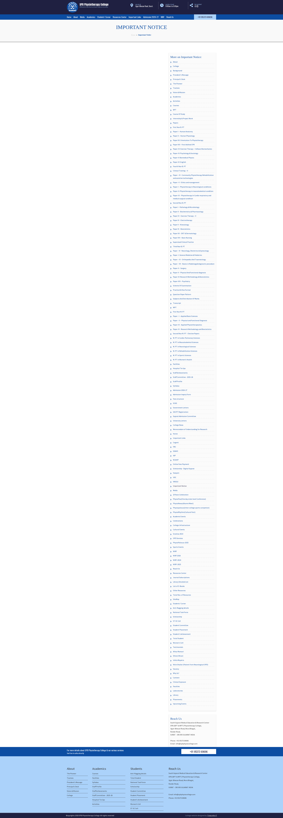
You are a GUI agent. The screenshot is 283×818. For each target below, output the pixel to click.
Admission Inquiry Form (182, 394)
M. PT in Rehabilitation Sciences (185, 351)
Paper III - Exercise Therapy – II (184, 216)
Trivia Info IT (212, 815)
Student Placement (180, 630)
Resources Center (120, 17)
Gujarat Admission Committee (184, 416)
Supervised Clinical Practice (183, 242)
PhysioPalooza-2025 (180, 542)
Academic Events (179, 516)
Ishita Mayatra (178, 660)
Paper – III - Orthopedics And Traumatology (189, 259)
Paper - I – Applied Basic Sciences (185, 316)
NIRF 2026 (177, 556)
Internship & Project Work (183, 118)
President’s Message (74, 782)
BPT (174, 110)
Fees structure (178, 399)
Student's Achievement (182, 634)
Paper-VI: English (179, 162)
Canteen (176, 678)
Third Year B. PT (179, 246)
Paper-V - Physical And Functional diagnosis (189, 272)
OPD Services (178, 538)
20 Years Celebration (180, 495)
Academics (91, 17)
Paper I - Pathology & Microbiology (186, 207)
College (176, 66)
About (75, 17)
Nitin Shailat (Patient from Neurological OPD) (190, 664)
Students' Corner (179, 603)
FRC (174, 447)
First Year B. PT (178, 127)
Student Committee (180, 625)
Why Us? (176, 673)
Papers (175, 123)
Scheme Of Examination (182, 286)
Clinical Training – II (180, 171)
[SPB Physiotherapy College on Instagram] (195, 6)
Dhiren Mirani (178, 656)
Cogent (176, 442)
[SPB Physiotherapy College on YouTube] (197, 6)
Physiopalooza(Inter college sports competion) (191, 508)
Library (175, 695)
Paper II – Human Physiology (184, 136)
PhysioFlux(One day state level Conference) (189, 499)
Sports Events (178, 547)
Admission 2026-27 (151, 17)
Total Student (178, 638)
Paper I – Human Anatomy (183, 131)
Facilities (176, 364)
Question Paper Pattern (182, 294)
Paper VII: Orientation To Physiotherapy (188, 140)
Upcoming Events (179, 704)
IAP (174, 455)
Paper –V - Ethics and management (186, 182)
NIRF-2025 (177, 564)
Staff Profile (177, 381)
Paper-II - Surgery (179, 268)
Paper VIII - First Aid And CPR (184, 144)
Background (177, 70)
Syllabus (176, 386)
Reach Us (170, 17)
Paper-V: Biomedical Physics (183, 158)
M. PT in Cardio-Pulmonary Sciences (186, 338)
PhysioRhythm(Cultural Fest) (184, 512)
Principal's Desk (179, 79)
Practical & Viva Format (182, 290)
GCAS (175, 403)
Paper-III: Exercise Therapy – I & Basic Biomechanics (192, 149)
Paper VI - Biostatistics (181, 229)
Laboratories (178, 691)
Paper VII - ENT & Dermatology (184, 233)
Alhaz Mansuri (178, 651)
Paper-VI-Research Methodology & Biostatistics (191, 277)
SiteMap (176, 599)
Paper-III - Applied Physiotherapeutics (187, 325)
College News (178, 425)
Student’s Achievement (139, 800)
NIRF (162, 17)
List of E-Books (179, 586)
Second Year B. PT (179, 203)
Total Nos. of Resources (182, 595)
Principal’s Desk (73, 786)
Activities (176, 101)
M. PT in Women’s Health (182, 360)
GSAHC (175, 451)
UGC (174, 477)
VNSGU (175, 482)
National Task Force (180, 612)
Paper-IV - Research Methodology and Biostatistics (192, 329)
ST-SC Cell (177, 621)
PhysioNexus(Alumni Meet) (183, 503)
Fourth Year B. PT (179, 166)
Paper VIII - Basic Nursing (182, 238)
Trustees (176, 88)
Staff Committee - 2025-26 (183, 377)
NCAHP (176, 460)
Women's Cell (178, 643)
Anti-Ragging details (181, 608)
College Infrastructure (181, 525)
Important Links (135, 17)
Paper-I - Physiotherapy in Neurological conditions (192, 187)
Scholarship (177, 617)
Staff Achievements (180, 373)
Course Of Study (179, 114)
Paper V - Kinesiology (181, 225)
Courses (176, 105)
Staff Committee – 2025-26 (102, 795)
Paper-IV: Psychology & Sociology (185, 153)
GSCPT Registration (180, 412)
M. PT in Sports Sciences (182, 355)
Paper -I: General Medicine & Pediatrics (187, 255)
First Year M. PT (179, 312)
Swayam (176, 473)
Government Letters (181, 408)
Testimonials (178, 647)
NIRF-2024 (177, 560)
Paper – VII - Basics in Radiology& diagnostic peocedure (193, 264)
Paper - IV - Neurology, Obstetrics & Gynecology (191, 251)
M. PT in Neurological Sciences (184, 346)
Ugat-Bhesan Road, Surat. (144, 6)
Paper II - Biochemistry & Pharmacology (188, 212)
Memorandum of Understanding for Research (190, 429)
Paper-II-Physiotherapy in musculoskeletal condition (193, 191)
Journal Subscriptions (181, 577)
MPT (175, 307)
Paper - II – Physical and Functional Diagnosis (190, 320)
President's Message (180, 75)
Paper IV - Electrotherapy (182, 220)
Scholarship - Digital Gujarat (183, 468)
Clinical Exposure (179, 682)
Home (69, 17)
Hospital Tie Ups (179, 368)
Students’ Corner (104, 17)
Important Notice (180, 486)
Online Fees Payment (181, 464)
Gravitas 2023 (178, 534)
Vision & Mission (179, 92)
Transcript (177, 303)
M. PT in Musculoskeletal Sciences (185, 342)
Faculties (176, 686)
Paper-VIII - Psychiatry (181, 281)
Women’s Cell (135, 804)
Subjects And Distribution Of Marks (186, 299)
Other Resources (179, 590)
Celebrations (178, 521)
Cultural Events (179, 529)
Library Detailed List (180, 582)
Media (82, 17)
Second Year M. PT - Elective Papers (186, 333)
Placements (177, 699)
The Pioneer (177, 84)
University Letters (180, 421)
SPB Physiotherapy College (89, 815)
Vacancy (176, 669)
